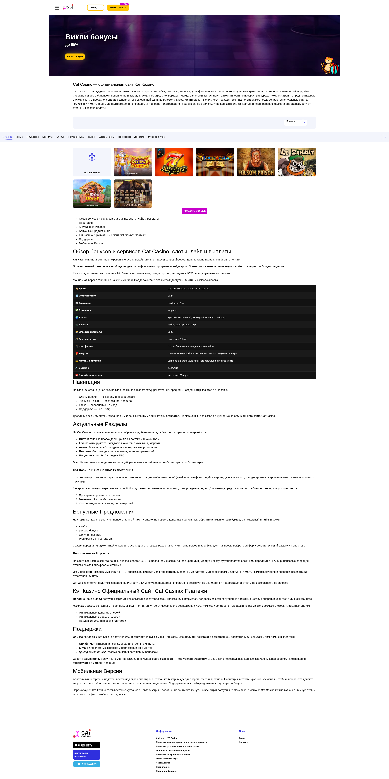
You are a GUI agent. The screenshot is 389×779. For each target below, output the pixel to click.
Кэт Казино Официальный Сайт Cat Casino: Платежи (112, 235)
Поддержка (86, 239)
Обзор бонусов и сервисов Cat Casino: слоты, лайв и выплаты (119, 218)
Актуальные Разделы (92, 226)
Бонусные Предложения (94, 231)
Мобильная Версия (91, 243)
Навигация (86, 222)
